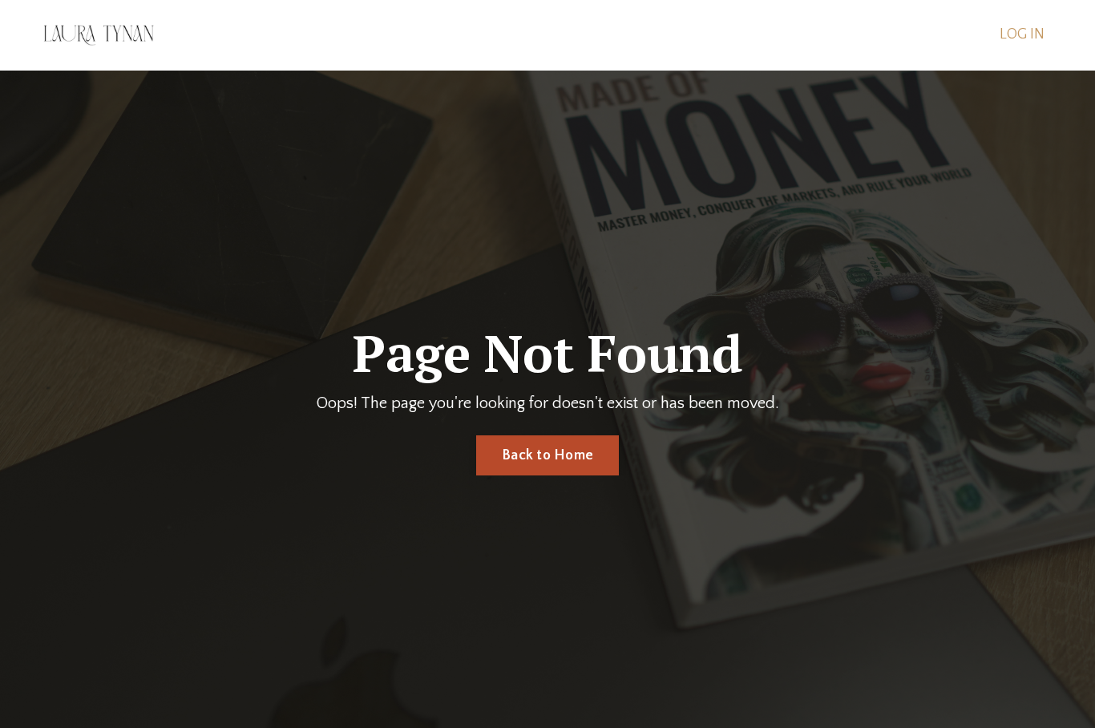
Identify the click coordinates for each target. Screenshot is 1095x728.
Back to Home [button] (547, 455)
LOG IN (1022, 34)
